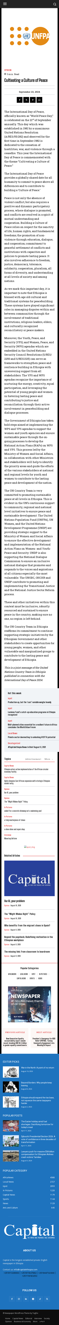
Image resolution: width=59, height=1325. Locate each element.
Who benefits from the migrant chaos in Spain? (27, 925)
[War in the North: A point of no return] (11, 1072)
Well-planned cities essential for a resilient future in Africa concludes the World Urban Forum (32, 725)
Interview (7, 835)
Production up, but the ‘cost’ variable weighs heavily (29, 702)
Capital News (9, 766)
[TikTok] (40, 1299)
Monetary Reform (10, 838)
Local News (12, 733)
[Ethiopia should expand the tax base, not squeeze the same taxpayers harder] (11, 1102)
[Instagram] (19, 1299)
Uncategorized (14, 743)
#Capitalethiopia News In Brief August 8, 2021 (27, 747)
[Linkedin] (26, 1299)
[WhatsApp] (39, 100)
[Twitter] (26, 100)
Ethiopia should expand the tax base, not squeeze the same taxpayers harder (37, 1100)
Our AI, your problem (11, 792)
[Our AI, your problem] (29, 878)
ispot (10, 698)
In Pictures (8, 807)
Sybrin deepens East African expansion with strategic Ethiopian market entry (27, 782)
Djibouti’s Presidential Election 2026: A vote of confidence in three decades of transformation (38, 1139)
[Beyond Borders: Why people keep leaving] (11, 1087)
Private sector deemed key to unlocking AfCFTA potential (31, 737)
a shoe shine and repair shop (14, 829)
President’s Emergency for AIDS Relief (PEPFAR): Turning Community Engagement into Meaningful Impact (44, 1042)
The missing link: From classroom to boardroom (27, 951)
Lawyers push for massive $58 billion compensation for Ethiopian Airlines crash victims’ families (37, 1154)
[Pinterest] (33, 100)
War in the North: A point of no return (37, 1068)
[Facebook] (19, 100)
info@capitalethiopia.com (25, 1269)
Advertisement (33, 759)
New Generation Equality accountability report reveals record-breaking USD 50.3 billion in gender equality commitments (15, 1042)
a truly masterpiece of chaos (14, 820)
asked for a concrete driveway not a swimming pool (23, 811)
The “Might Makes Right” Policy (16, 801)
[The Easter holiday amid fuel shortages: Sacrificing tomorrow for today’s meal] (11, 1125)
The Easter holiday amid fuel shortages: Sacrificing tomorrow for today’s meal (37, 1124)
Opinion (8, 70)
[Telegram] (33, 1299)
